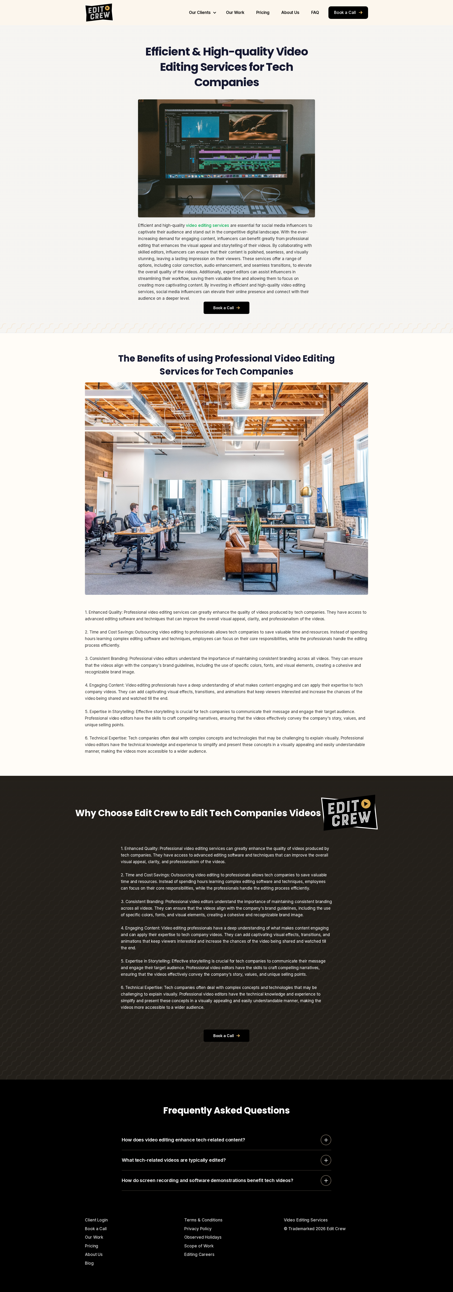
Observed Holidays (202, 1237)
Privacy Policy (198, 1228)
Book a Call (348, 12)
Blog (89, 1263)
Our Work (235, 12)
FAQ (315, 12)
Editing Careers (199, 1254)
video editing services (207, 225)
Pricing (262, 12)
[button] (201, 12)
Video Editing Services (306, 1220)
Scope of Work (199, 1246)
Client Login (96, 1220)
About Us (290, 12)
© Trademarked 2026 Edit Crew (315, 1228)
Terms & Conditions (203, 1220)
